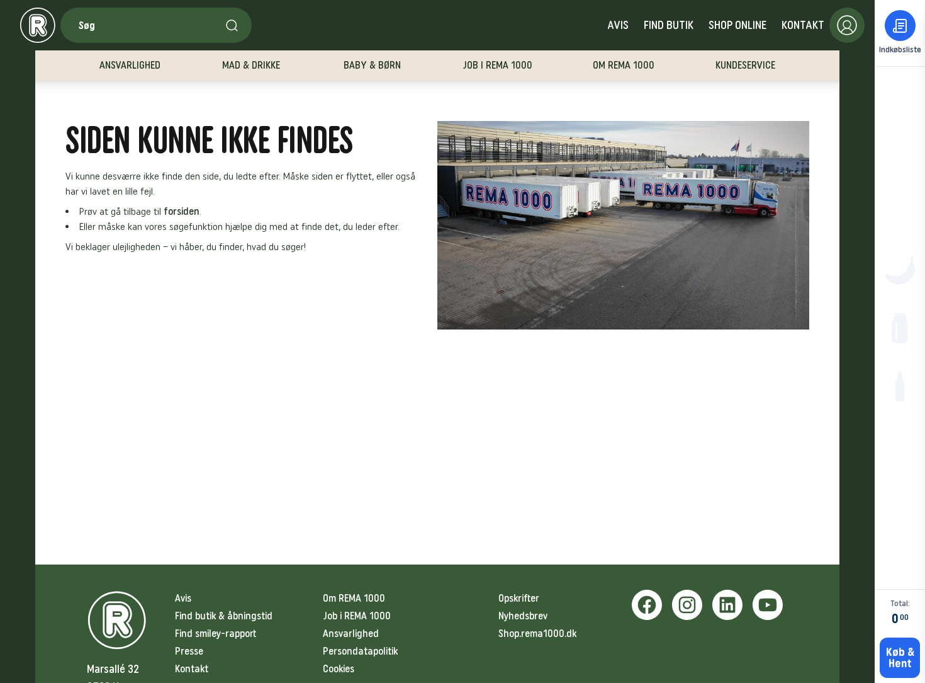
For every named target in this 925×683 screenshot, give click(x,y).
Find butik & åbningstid (223, 616)
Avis (618, 25)
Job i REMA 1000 (357, 616)
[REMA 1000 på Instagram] (687, 605)
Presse (189, 651)
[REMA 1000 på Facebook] (647, 605)
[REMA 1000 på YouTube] (768, 605)
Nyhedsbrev (522, 616)
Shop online (737, 25)
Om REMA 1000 (354, 598)
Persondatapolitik (360, 651)
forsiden (181, 211)
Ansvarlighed (351, 634)
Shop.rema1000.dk (537, 634)
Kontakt (803, 25)
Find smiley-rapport (215, 634)
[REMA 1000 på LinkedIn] (727, 605)
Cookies (338, 669)
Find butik (668, 25)
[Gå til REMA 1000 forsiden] (37, 25)
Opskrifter (518, 598)
